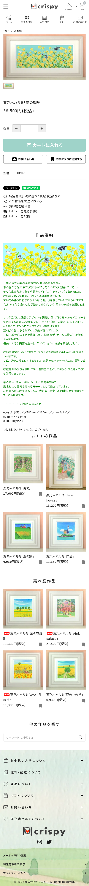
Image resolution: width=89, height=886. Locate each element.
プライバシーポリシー (16, 873)
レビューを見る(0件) (20, 211)
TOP (6, 31)
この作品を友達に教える (22, 201)
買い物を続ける (17, 206)
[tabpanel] (44, 57)
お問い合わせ (23, 159)
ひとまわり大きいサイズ (17, 429)
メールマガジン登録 (15, 855)
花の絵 (18, 31)
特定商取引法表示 (14, 864)
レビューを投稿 (16, 216)
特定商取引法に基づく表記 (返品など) (32, 196)
